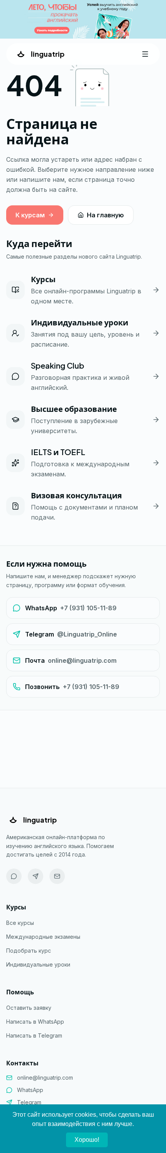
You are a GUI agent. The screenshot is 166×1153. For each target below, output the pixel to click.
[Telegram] (35, 876)
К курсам (30, 215)
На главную (105, 215)
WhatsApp (30, 1090)
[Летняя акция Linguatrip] (83, 19)
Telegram (29, 1102)
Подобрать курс (28, 950)
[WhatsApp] (14, 876)
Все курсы (20, 922)
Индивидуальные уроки (38, 964)
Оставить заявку (28, 1007)
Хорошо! (87, 1139)
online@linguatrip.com (45, 1077)
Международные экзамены (43, 936)
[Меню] (145, 54)
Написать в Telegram (34, 1035)
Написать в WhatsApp (35, 1021)
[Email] (57, 876)
